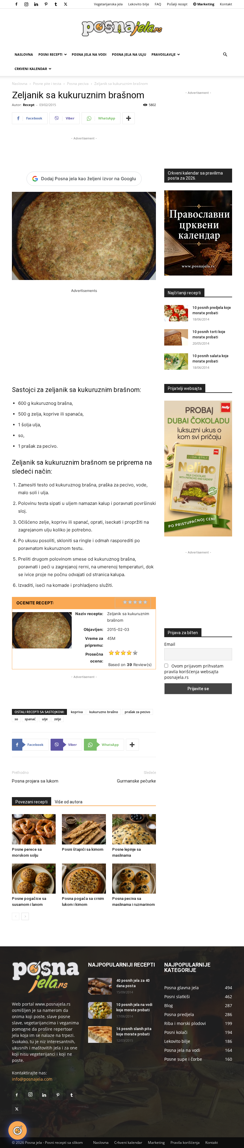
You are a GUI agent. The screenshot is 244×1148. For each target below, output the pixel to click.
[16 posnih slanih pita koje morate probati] (100, 1034)
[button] (225, 54)
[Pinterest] (45, 4)
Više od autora (68, 801)
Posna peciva (78, 83)
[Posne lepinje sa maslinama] (134, 829)
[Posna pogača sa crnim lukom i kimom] (84, 879)
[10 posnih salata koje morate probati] (176, 361)
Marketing (156, 1142)
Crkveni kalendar (31, 68)
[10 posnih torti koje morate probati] (176, 337)
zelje (57, 719)
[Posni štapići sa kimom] (84, 829)
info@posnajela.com (32, 1079)
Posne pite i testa (47, 83)
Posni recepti (50, 54)
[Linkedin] (36, 4)
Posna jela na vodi (89, 54)
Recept (29, 104)
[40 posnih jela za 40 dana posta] (100, 986)
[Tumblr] (55, 4)
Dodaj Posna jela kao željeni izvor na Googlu (88, 178)
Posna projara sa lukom (35, 781)
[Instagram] (26, 4)
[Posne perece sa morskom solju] (34, 829)
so (16, 719)
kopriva (77, 712)
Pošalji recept (177, 4)
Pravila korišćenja (185, 1142)
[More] (128, 118)
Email (169, 644)
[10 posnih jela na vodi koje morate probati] (100, 1010)
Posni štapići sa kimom (82, 849)
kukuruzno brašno (103, 712)
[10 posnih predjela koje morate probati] (176, 313)
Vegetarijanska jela (108, 4)
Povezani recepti (31, 801)
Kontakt (226, 4)
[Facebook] (16, 4)
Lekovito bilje (138, 4)
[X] (65, 4)
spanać (30, 719)
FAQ (158, 4)
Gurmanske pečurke (136, 781)
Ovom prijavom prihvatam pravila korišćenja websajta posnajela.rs (193, 671)
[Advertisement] (84, 150)
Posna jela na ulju (129, 54)
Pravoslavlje (163, 54)
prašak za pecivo (137, 712)
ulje (45, 719)
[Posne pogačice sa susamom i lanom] (34, 879)
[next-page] (25, 916)
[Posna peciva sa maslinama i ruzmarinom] (134, 879)
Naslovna (24, 54)
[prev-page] (15, 916)
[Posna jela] (122, 28)
